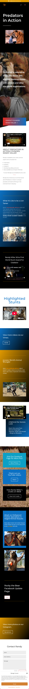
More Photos (15, 463)
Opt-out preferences (11, 687)
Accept (14, 684)
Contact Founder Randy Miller (13, 122)
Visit (7, 597)
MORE (6, 343)
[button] (27, 673)
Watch (14, 480)
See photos (7, 632)
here (14, 174)
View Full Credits (14, 496)
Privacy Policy (18, 687)
